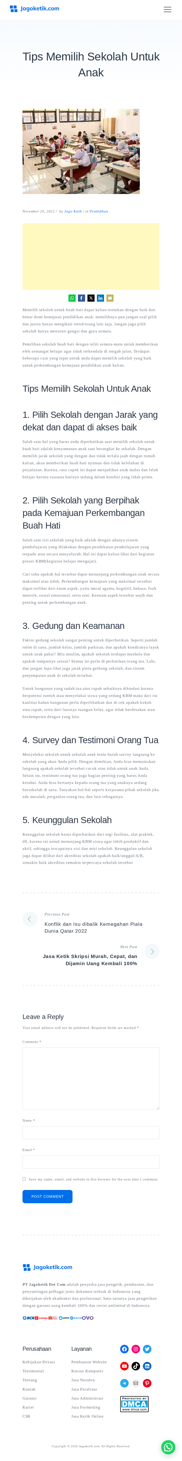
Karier (28, 1407)
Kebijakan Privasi (39, 1362)
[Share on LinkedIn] (100, 298)
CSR (26, 1416)
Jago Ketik (73, 211)
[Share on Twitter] (91, 298)
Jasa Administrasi (87, 1398)
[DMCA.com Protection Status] (134, 1411)
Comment (32, 1042)
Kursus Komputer (87, 1371)
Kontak (29, 1389)
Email (29, 1150)
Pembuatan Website (89, 1362)
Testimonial (33, 1371)
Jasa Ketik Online (87, 1416)
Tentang (30, 1380)
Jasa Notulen (83, 1380)
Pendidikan (99, 211)
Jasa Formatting (85, 1407)
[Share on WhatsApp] (72, 298)
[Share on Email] (110, 298)
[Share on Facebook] (81, 298)
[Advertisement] (91, 256)
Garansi (30, 1398)
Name (29, 1120)
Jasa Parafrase (84, 1389)
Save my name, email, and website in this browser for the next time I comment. (94, 1179)
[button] (168, 1447)
